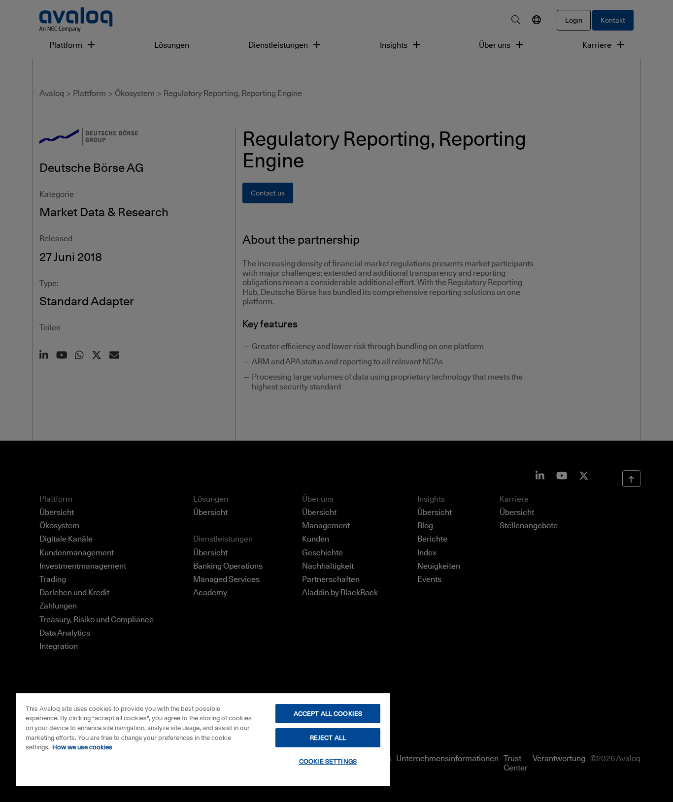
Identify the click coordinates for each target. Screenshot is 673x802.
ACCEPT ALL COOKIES (328, 713)
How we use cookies (82, 747)
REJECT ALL (328, 737)
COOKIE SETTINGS (328, 761)
